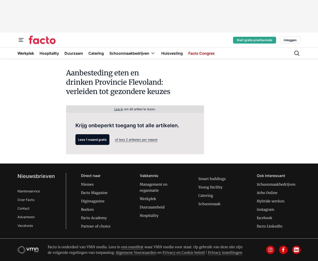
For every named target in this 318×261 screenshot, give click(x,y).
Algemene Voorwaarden (136, 252)
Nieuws (87, 184)
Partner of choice (96, 226)
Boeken (87, 209)
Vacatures (25, 226)
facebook (264, 218)
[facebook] (283, 250)
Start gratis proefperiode (254, 40)
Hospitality (149, 215)
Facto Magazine (94, 193)
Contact (23, 208)
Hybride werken (270, 201)
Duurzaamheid (152, 207)
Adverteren (26, 217)
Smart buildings (212, 179)
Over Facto (25, 200)
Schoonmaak (209, 204)
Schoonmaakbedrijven (276, 184)
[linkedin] (296, 250)
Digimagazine (93, 201)
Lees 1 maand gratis (92, 139)
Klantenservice (28, 191)
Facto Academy (94, 218)
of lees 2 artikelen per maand (136, 139)
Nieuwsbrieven (36, 176)
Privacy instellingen (225, 252)
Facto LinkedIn (269, 226)
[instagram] (270, 250)
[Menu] (21, 40)
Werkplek (148, 199)
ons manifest (132, 247)
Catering (205, 195)
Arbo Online (267, 193)
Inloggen (290, 40)
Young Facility (210, 187)
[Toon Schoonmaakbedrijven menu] (153, 53)
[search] (297, 53)
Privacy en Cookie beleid (183, 252)
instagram (265, 209)
